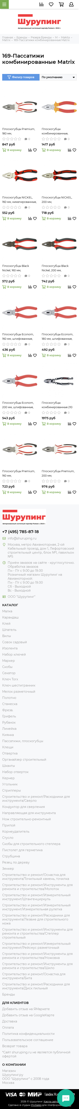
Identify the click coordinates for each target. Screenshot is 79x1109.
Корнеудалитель (15, 832)
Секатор (9, 673)
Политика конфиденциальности (28, 1034)
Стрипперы (11, 790)
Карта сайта (51, 1101)
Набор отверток (15, 772)
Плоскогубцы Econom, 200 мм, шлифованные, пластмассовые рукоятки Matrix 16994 (19, 405)
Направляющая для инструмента (29, 813)
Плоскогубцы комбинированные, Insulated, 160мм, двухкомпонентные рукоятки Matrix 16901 (56, 131)
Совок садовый (14, 642)
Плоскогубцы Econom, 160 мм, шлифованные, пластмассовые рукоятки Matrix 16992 (19, 337)
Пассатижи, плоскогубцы (22, 741)
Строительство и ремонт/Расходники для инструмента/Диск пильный (36, 986)
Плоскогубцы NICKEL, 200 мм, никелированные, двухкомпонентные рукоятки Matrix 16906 (57, 200)
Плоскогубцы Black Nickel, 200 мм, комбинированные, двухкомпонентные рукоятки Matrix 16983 (56, 268)
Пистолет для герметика (22, 850)
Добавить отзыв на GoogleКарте (28, 1015)
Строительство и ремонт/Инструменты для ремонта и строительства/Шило (37, 966)
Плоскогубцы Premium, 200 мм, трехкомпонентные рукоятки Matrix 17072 (58, 474)
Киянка (8, 735)
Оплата (8, 1028)
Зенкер (8, 869)
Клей (6, 624)
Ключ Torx (10, 679)
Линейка (9, 729)
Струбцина (11, 856)
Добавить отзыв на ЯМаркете (26, 1009)
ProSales (36, 1105)
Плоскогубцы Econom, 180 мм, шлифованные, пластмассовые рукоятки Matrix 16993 (59, 337)
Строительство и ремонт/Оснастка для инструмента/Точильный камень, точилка (35, 877)
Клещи (7, 747)
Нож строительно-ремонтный (26, 819)
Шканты (8, 766)
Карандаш (10, 617)
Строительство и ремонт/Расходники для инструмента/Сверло (36, 799)
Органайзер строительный (24, 760)
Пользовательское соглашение (27, 1040)
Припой (8, 825)
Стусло (7, 838)
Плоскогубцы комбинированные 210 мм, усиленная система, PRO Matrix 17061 (58, 405)
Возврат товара (14, 1046)
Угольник (10, 784)
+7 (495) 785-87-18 (20, 531)
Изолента (10, 648)
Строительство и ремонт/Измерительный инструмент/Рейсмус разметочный (36, 946)
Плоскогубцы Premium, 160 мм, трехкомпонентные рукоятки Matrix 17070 (18, 474)
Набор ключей (14, 654)
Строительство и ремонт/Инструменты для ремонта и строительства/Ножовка (37, 956)
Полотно (9, 698)
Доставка (9, 1021)
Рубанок (9, 722)
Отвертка (10, 753)
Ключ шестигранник (18, 685)
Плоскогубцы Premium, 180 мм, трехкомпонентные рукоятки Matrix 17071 (18, 131)
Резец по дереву (16, 862)
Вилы (6, 636)
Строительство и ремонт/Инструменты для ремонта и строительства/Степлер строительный (37, 933)
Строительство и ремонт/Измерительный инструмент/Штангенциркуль (36, 897)
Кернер (8, 778)
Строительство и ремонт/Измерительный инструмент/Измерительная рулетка (36, 907)
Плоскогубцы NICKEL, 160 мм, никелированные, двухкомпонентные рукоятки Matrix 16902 (19, 200)
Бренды (8, 994)
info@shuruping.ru (22, 538)
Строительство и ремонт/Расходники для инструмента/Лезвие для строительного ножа (36, 919)
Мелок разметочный (18, 692)
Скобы (7, 667)
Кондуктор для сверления (23, 807)
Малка (7, 611)
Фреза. (7, 710)
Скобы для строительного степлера (31, 844)
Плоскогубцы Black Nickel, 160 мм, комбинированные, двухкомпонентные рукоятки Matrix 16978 (17, 268)
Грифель (9, 716)
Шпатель (9, 630)
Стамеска (9, 704)
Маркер (8, 661)
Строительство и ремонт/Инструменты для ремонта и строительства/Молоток (37, 887)
